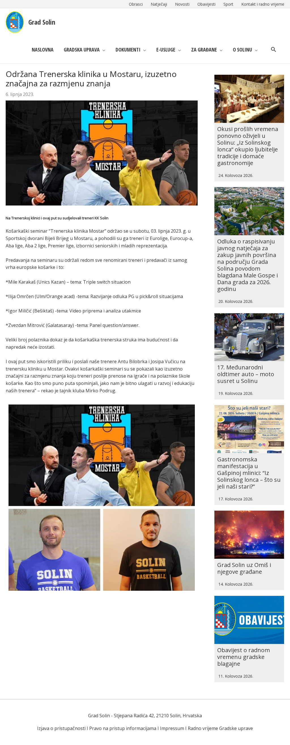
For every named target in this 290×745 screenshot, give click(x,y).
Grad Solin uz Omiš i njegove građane (244, 568)
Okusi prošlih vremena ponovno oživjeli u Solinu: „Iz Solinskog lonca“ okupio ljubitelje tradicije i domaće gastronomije (247, 146)
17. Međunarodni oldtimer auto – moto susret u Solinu (245, 374)
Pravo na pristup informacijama (122, 728)
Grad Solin (41, 22)
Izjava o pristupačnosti (61, 728)
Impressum (172, 728)
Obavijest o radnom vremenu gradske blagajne (243, 656)
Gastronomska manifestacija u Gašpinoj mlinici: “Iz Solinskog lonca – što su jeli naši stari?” (249, 472)
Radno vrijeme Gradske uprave (220, 728)
